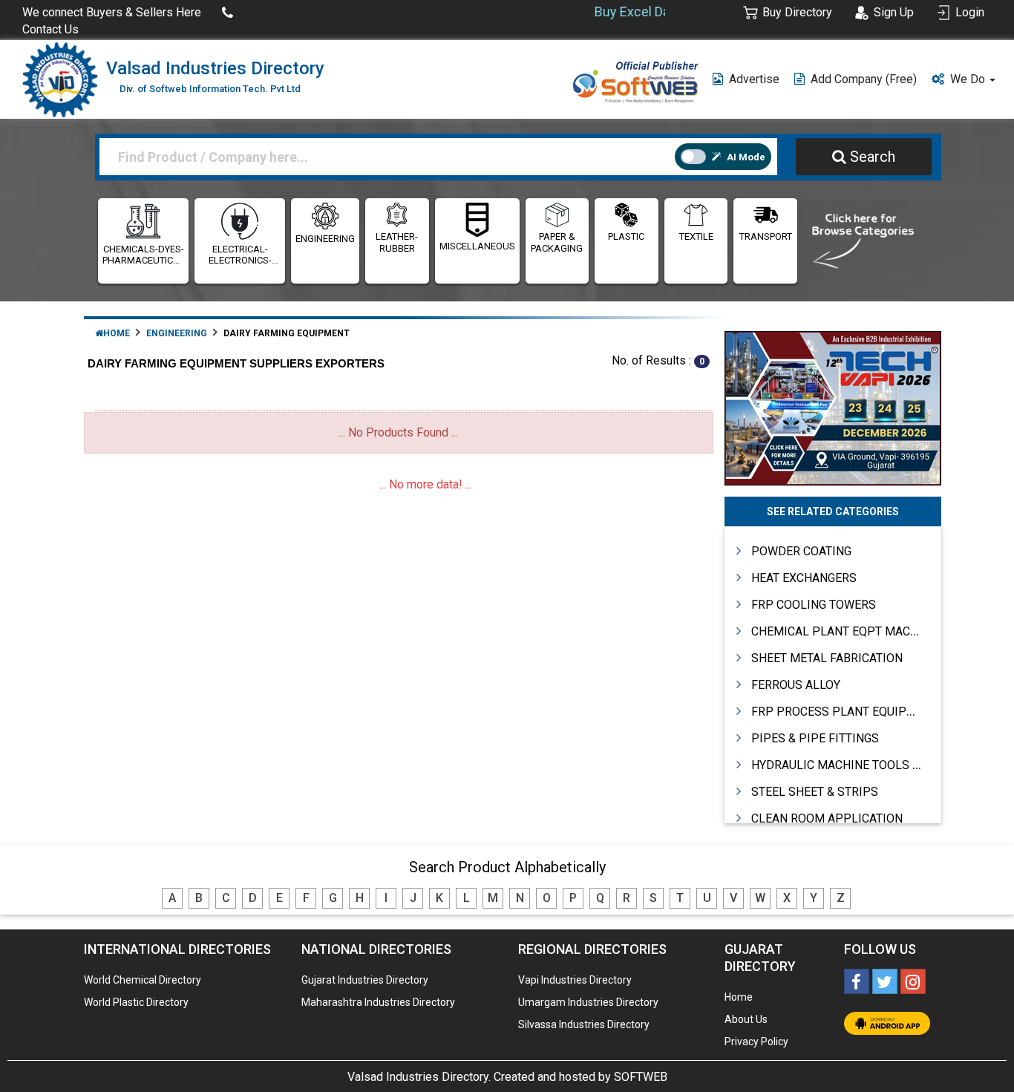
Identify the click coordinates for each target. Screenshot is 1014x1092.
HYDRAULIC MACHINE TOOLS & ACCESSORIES (875, 765)
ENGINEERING (325, 238)
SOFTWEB (640, 1077)
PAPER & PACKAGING (557, 242)
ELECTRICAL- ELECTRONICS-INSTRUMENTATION (240, 255)
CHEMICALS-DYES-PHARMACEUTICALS (143, 255)
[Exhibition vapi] (833, 406)
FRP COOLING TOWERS (813, 605)
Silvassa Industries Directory (584, 1024)
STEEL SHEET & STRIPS (814, 792)
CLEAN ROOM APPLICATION (827, 818)
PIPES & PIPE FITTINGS (815, 738)
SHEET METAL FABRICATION (827, 658)
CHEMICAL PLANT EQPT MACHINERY (851, 631)
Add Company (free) (864, 79)
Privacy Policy (756, 1041)
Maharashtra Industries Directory (378, 1002)
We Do (969, 79)
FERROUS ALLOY (795, 685)
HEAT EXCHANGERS (804, 578)
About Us (746, 1019)
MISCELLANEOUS (477, 246)
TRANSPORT (765, 236)
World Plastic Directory (136, 1002)
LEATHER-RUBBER (397, 242)
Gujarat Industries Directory (364, 980)
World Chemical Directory (142, 980)
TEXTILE (696, 236)
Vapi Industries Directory (575, 980)
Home (116, 333)
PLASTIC (626, 236)
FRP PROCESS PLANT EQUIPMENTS (848, 711)
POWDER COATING (801, 551)
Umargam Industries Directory (588, 1002)
